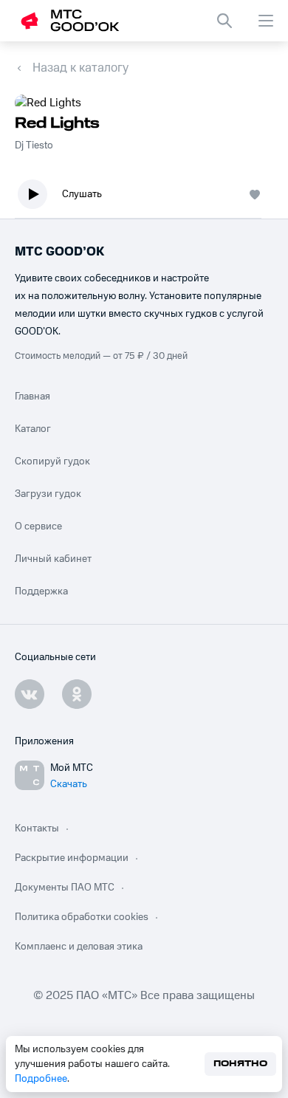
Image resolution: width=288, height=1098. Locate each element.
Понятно (240, 1063)
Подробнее (41, 1079)
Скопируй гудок (52, 461)
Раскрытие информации (71, 858)
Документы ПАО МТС (64, 887)
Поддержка (41, 591)
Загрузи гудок (48, 494)
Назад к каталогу (80, 68)
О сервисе (38, 526)
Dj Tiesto (34, 145)
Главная (32, 396)
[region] (144, 197)
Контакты (37, 828)
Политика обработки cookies (81, 917)
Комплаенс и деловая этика (79, 947)
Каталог (33, 429)
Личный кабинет (53, 559)
